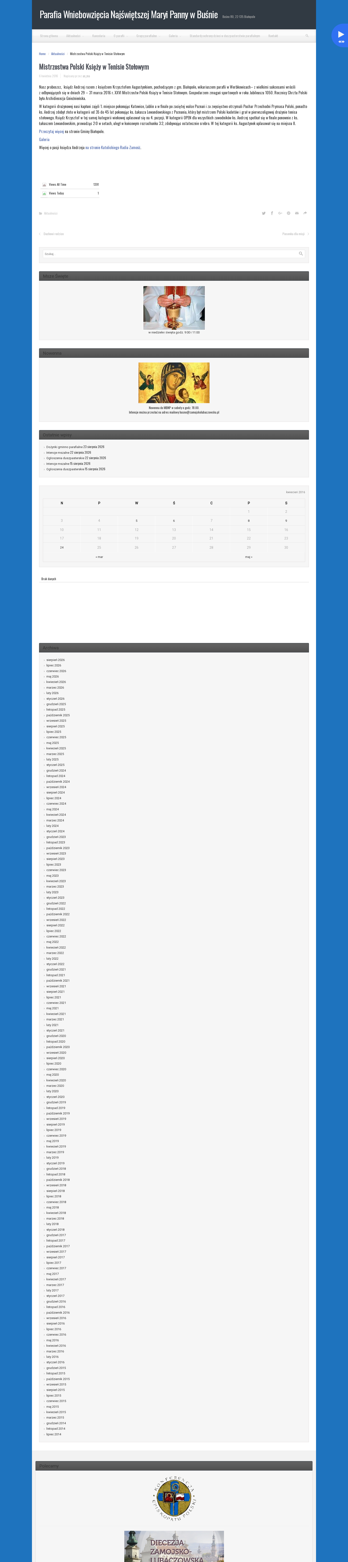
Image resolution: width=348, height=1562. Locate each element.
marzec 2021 (55, 1019)
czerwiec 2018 (56, 1202)
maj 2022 (52, 942)
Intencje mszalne (57, 452)
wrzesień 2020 (56, 1052)
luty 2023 (52, 892)
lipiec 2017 (53, 1262)
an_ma (86, 75)
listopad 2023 (55, 842)
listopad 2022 (55, 908)
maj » (248, 557)
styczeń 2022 (55, 964)
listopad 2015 (55, 1373)
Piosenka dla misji (293, 233)
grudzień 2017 (56, 1235)
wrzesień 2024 (56, 787)
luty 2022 (52, 958)
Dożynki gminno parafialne (64, 447)
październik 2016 (58, 1312)
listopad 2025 (55, 709)
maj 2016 (52, 1340)
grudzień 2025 (56, 704)
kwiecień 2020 (56, 1080)
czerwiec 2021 (56, 1003)
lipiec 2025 (53, 732)
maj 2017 (52, 1274)
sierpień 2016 (55, 1323)
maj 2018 (52, 1207)
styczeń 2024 (55, 831)
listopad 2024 (55, 776)
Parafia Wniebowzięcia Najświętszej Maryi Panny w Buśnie (129, 14)
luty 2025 (52, 759)
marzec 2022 (55, 953)
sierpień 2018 (55, 1191)
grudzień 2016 (56, 1301)
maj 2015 (52, 1406)
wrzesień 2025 (56, 720)
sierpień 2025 (55, 726)
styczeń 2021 (55, 1030)
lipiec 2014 (53, 1434)
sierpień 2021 (55, 991)
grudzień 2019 (56, 1102)
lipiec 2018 (53, 1196)
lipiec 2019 (53, 1130)
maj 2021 (52, 1008)
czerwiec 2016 (56, 1334)
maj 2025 (52, 743)
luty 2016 (52, 1357)
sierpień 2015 (55, 1390)
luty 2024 (52, 826)
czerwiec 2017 (56, 1268)
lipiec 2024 (53, 798)
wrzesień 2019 (56, 1119)
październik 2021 (58, 980)
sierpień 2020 (55, 1058)
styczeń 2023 (55, 897)
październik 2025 (58, 715)
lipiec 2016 (53, 1329)
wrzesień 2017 (56, 1251)
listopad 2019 (55, 1108)
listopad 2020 (55, 1041)
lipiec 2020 (53, 1063)
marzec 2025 (55, 754)
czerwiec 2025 (56, 737)
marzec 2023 (55, 886)
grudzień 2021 (56, 969)
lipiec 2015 (53, 1395)
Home (42, 53)
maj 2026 (52, 676)
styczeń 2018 (55, 1229)
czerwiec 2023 (56, 870)
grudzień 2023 (56, 837)
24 (61, 547)
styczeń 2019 (55, 1163)
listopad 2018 (55, 1174)
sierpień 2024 (55, 792)
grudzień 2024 (56, 770)
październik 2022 (58, 914)
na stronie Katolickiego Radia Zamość (112, 147)
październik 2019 (58, 1113)
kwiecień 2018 (56, 1213)
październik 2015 (58, 1379)
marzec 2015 (55, 1417)
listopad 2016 (55, 1307)
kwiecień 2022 (56, 947)
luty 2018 (52, 1224)
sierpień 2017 (55, 1257)
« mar (99, 557)
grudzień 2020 (56, 1036)
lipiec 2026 (53, 665)
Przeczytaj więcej (51, 131)
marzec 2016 (55, 1351)
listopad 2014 (55, 1428)
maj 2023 (52, 875)
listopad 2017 (55, 1240)
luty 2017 (52, 1290)
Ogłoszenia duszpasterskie (65, 458)
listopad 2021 (55, 975)
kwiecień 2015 (56, 1412)
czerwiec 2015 (56, 1401)
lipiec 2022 (53, 931)
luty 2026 (52, 693)
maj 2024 (52, 809)
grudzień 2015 (56, 1368)
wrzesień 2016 (56, 1318)
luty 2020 (52, 1091)
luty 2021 (52, 1025)
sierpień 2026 (55, 660)
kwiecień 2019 (56, 1146)
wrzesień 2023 (56, 853)
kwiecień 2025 (56, 748)
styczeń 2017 (55, 1296)
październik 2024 (58, 781)
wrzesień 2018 (56, 1185)
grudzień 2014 (56, 1423)
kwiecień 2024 (56, 814)
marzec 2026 (55, 687)
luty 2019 (52, 1157)
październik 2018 (58, 1180)
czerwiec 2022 (56, 936)
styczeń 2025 (55, 765)
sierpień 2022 (55, 925)
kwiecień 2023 (56, 881)
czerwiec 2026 (56, 671)
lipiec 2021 (53, 997)
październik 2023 (58, 848)
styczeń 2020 (55, 1097)
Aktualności (58, 53)
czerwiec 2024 (56, 803)
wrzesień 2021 (56, 986)
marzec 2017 (55, 1285)
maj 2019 (52, 1141)
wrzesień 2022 (56, 920)
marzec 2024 (55, 820)
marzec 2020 (55, 1085)
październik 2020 (58, 1047)
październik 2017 (58, 1246)
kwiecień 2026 (56, 682)
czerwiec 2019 (56, 1135)
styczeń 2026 (55, 698)
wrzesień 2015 (56, 1384)
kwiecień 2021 (56, 1014)
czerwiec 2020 (56, 1069)
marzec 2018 (55, 1218)
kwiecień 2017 (56, 1279)
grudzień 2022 (56, 903)
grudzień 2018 (56, 1168)
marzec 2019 (55, 1152)
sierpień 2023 (55, 859)
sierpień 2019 (55, 1124)
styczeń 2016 (55, 1362)
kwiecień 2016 (56, 1345)
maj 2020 (52, 1074)
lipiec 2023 (53, 864)
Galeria (44, 139)
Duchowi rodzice (54, 233)
